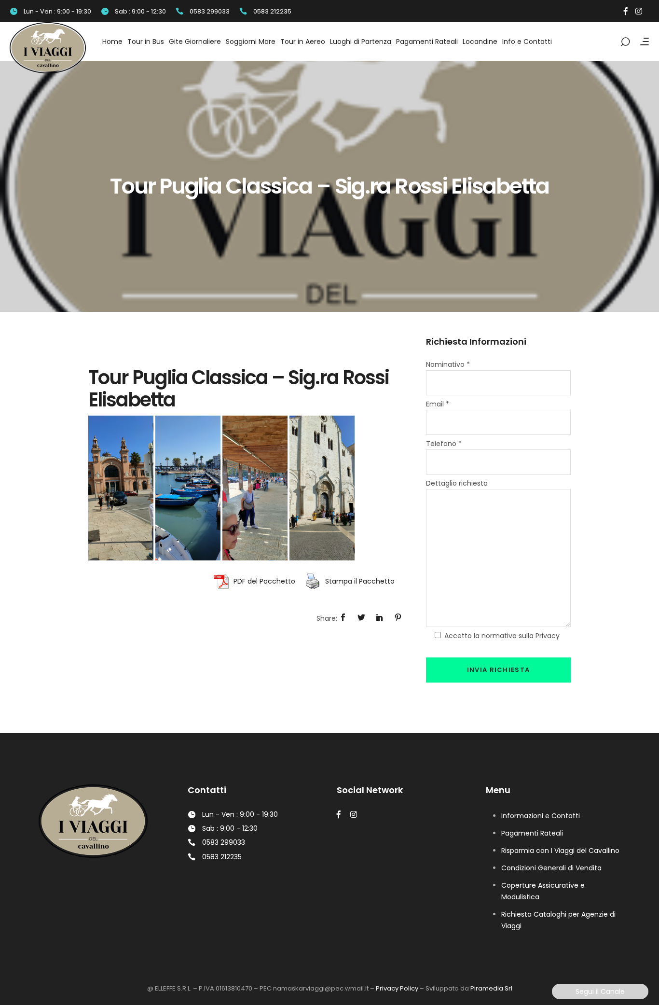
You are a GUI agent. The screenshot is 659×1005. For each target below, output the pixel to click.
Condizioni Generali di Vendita (551, 868)
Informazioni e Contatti (540, 816)
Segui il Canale (600, 991)
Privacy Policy (397, 988)
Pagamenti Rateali (532, 833)
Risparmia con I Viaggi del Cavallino (560, 850)
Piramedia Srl (491, 988)
